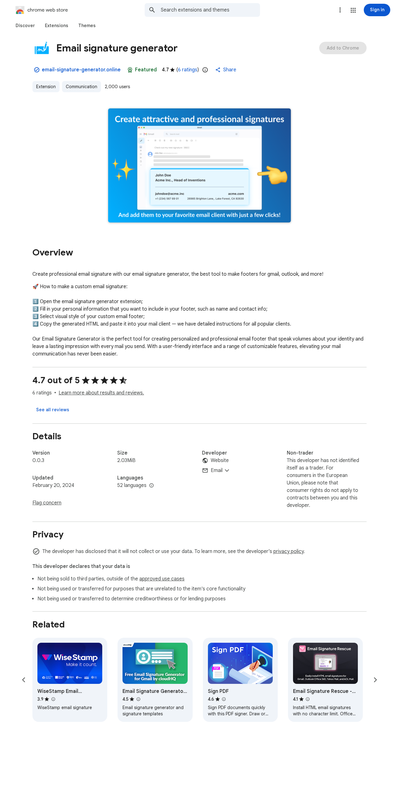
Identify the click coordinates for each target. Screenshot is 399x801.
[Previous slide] (23, 680)
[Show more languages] (151, 485)
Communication (81, 86)
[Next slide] (375, 680)
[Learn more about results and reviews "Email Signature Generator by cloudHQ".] (138, 699)
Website (220, 460)
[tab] (25, 25)
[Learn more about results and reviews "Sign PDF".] (223, 699)
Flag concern (46, 503)
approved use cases (162, 579)
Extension (46, 86)
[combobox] (210, 10)
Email (217, 470)
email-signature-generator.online (81, 70)
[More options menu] (340, 10)
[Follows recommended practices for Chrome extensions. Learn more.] (130, 69)
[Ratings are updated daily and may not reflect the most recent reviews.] (205, 70)
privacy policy (288, 551)
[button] (353, 10)
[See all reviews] (52, 409)
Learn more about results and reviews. (101, 393)
